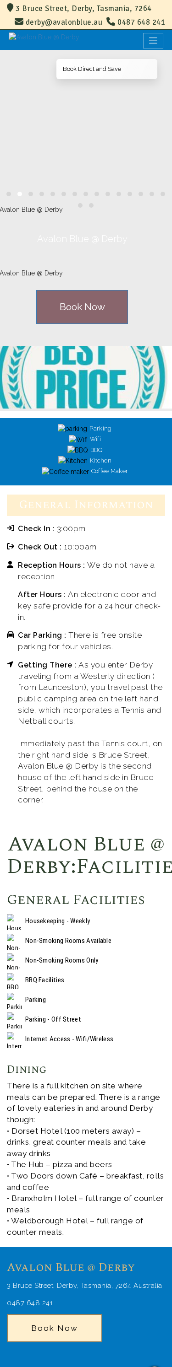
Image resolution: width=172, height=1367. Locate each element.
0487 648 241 (140, 22)
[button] (8, 194)
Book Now (82, 306)
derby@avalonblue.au (64, 22)
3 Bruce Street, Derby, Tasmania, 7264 (83, 8)
